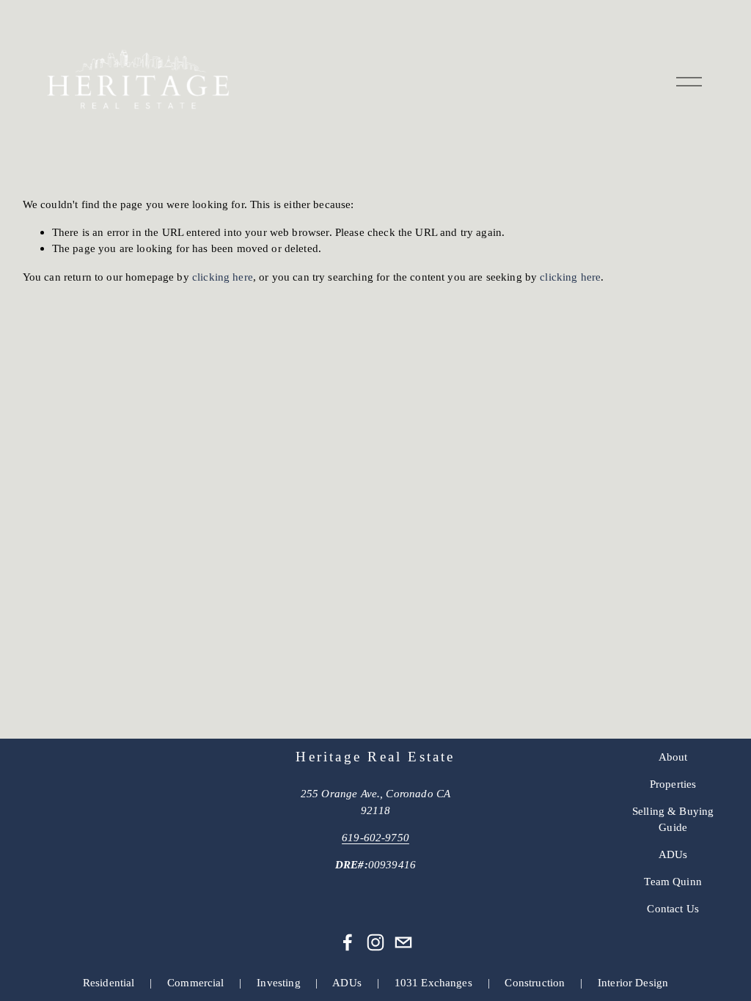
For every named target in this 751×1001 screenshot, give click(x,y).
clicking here (222, 276)
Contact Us (673, 908)
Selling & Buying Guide (673, 819)
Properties (673, 783)
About (673, 756)
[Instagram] (375, 942)
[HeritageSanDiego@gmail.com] (403, 942)
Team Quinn (673, 881)
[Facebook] (347, 942)
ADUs (673, 854)
